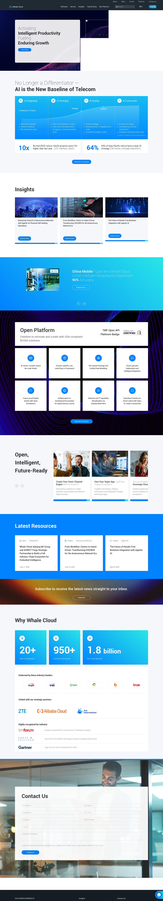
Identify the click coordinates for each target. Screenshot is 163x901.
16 (75, 690)
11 (58, 690)
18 (81, 690)
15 (71, 690)
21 (91, 690)
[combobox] (111, 812)
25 (105, 690)
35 (138, 690)
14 (68, 690)
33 (131, 690)
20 (88, 690)
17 (78, 690)
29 (118, 690)
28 (115, 690)
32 (128, 690)
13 (65, 690)
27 (111, 690)
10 (55, 690)
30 (121, 690)
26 (108, 690)
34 (135, 690)
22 (95, 690)
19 (85, 690)
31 (125, 690)
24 (101, 690)
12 (61, 690)
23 (98, 690)
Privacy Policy (99, 845)
